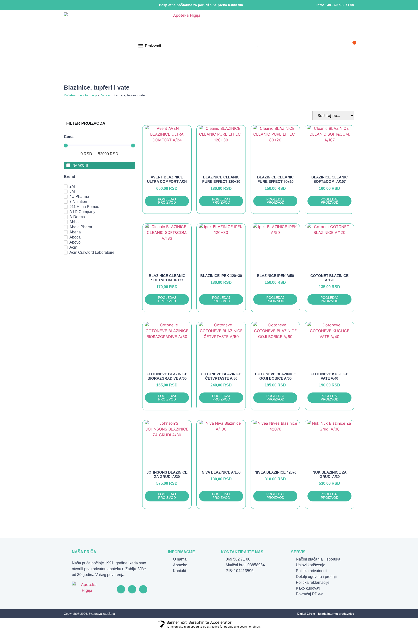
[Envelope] (88, 5)
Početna (69, 95)
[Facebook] (66, 5)
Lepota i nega (87, 95)
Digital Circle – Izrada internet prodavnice (325, 613)
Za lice (105, 95)
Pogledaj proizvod (167, 201)
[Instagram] (73, 5)
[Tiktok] (81, 5)
